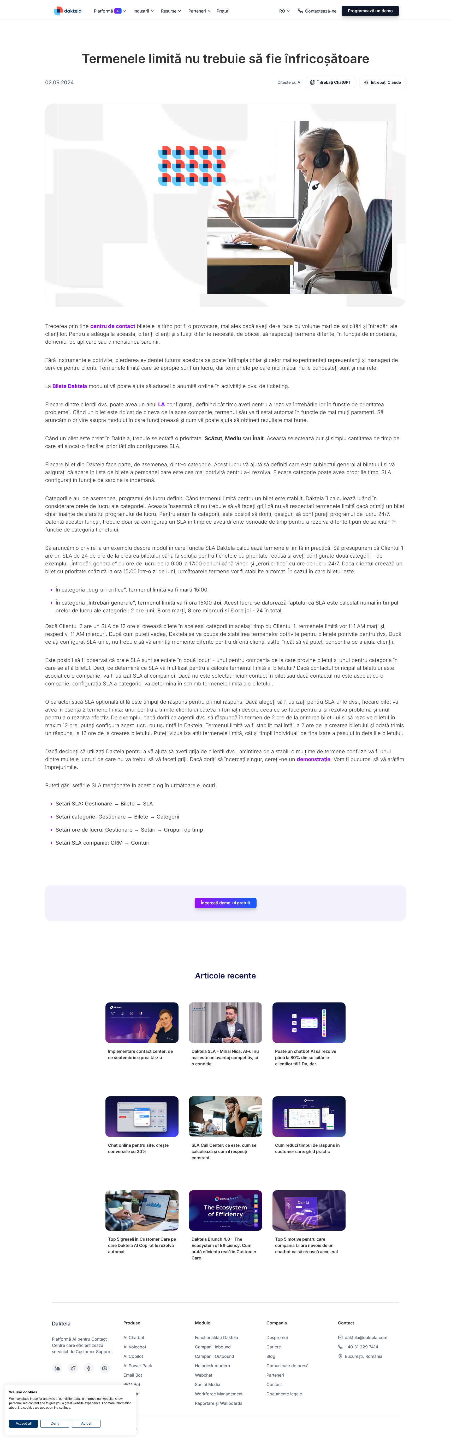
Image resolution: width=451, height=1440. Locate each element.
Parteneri (275, 1375)
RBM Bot (131, 1384)
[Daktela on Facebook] (90, 1368)
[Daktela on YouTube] (106, 1368)
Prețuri (223, 11)
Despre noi (277, 1337)
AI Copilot (133, 1356)
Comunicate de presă (287, 1365)
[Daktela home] (67, 10)
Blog (270, 1356)
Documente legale (284, 1393)
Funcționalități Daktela (216, 1337)
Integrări (131, 1393)
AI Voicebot (134, 1346)
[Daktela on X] (75, 1368)
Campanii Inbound (213, 1346)
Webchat (203, 1375)
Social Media (207, 1384)
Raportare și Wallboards (218, 1403)
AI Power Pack (137, 1365)
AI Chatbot (133, 1337)
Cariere (273, 1346)
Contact (274, 1384)
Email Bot (132, 1375)
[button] (109, 11)
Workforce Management (218, 1393)
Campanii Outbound (214, 1356)
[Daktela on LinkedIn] (59, 1368)
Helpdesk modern (212, 1365)
